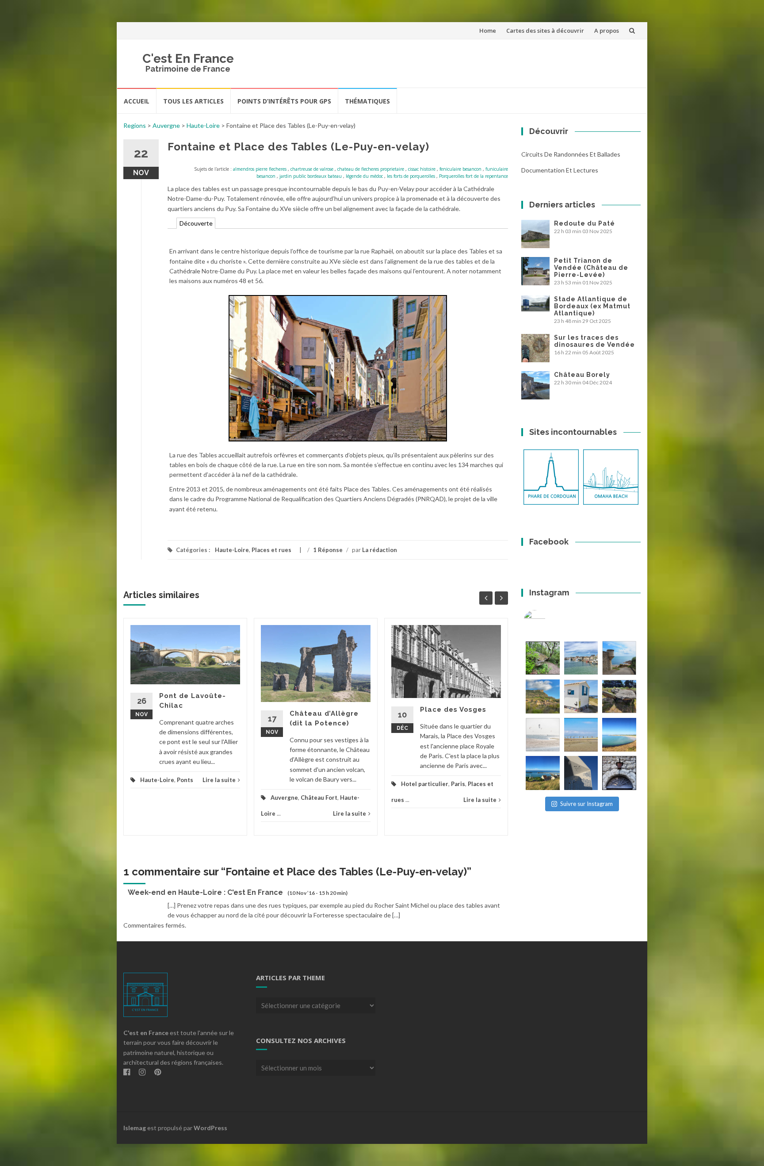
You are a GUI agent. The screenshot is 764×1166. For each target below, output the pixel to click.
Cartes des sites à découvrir (545, 31)
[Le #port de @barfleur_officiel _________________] (581, 658)
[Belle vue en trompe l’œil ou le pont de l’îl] (581, 735)
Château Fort (319, 797)
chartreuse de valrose (311, 169)
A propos (606, 31)
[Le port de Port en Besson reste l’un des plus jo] (543, 773)
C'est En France (188, 58)
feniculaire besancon (460, 169)
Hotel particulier (424, 783)
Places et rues (271, 549)
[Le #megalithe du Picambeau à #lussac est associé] (543, 658)
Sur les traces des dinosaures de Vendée (594, 341)
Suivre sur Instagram (586, 803)
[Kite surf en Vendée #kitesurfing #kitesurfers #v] (543, 735)
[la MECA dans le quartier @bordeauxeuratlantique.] (581, 773)
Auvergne (166, 125)
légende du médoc (364, 176)
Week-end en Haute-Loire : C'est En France (205, 892)
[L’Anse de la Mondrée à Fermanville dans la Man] (619, 735)
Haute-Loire (203, 125)
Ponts (185, 779)
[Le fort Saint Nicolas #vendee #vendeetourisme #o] (619, 658)
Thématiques (367, 101)
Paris (458, 783)
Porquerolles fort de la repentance (473, 176)
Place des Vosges (453, 709)
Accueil (136, 101)
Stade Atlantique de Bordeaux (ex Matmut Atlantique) (592, 306)
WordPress (210, 1127)
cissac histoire (421, 169)
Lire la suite (219, 779)
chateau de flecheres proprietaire (370, 169)
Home (487, 31)
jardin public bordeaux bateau (310, 176)
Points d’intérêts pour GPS (284, 101)
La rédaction (379, 549)
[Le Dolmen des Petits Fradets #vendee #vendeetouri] (619, 696)
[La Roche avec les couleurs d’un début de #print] (543, 696)
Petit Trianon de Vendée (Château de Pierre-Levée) (591, 267)
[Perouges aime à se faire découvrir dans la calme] (619, 773)
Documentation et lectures (559, 170)
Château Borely (582, 374)
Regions (134, 125)
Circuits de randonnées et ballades (570, 154)
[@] (547, 621)
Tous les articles (193, 101)
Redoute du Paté (584, 223)
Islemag (134, 1127)
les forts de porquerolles (411, 176)
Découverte (196, 223)
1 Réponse (328, 549)
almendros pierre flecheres (259, 169)
